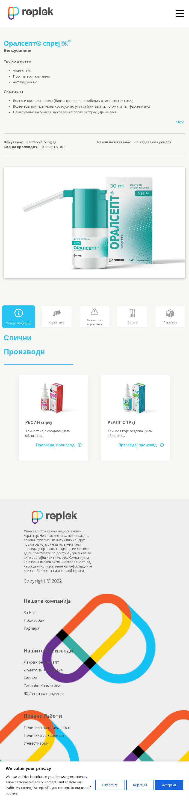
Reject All (140, 785)
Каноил (30, 677)
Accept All (169, 785)
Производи (34, 620)
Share (180, 122)
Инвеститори (36, 743)
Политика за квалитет (44, 735)
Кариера (31, 628)
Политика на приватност (47, 727)
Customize (110, 785)
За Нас (29, 612)
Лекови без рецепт (41, 662)
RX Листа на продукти (44, 693)
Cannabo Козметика (42, 685)
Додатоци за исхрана (43, 670)
